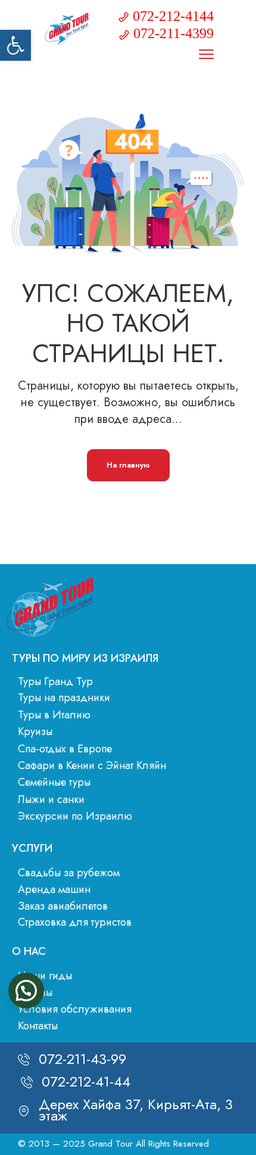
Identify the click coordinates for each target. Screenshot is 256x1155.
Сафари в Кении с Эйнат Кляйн (92, 765)
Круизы (35, 731)
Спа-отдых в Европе (65, 748)
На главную (128, 465)
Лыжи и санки (51, 799)
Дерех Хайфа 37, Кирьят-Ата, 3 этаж (136, 1109)
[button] (15, 45)
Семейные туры (54, 782)
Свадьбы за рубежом (69, 872)
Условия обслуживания (75, 1009)
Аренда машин (54, 889)
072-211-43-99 (82, 1058)
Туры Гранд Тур (55, 681)
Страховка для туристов (75, 922)
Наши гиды (45, 975)
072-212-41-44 (86, 1081)
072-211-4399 (173, 33)
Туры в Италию (54, 715)
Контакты (38, 1025)
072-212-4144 (173, 16)
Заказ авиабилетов (63, 906)
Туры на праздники (64, 697)
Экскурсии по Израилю (75, 816)
